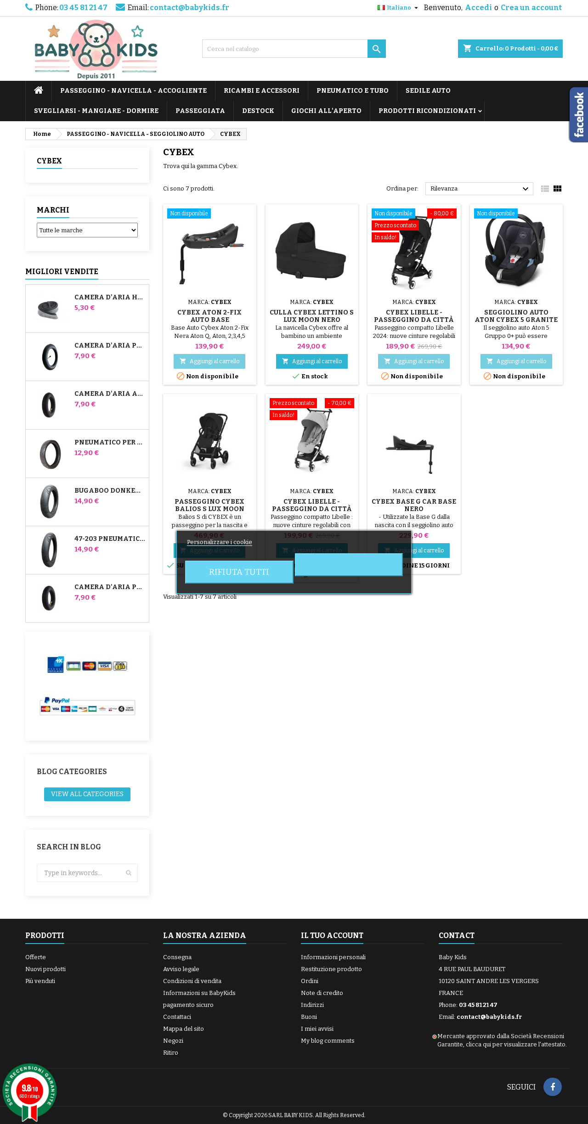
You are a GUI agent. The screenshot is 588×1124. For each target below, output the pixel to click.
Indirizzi (312, 1004)
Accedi (478, 7)
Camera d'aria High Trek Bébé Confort (109, 297)
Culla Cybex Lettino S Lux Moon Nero (312, 316)
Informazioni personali (333, 957)
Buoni (309, 1016)
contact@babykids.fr (189, 7)
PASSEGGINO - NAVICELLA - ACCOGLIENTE (133, 91)
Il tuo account (332, 935)
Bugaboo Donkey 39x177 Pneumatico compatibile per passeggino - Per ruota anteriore (109, 491)
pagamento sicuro (188, 1004)
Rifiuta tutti (239, 572)
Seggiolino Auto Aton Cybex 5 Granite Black (516, 320)
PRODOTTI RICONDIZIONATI (427, 111)
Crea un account (531, 7)
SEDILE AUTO (428, 91)
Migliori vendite (61, 271)
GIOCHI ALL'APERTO (326, 111)
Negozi (173, 1040)
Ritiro (170, 1052)
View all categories (87, 794)
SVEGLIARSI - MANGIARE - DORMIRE (96, 111)
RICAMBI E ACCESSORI (262, 91)
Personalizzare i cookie (219, 542)
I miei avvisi (317, 1028)
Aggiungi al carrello (209, 361)
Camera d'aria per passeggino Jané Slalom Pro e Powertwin (109, 345)
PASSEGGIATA (200, 111)
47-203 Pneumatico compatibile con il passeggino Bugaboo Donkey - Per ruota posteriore (109, 539)
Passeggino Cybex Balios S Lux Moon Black (209, 509)
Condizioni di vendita (192, 981)
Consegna (177, 957)
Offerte (35, 957)
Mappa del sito (183, 1028)
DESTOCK (258, 111)
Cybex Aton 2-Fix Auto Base (209, 316)
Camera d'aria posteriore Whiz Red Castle (109, 587)
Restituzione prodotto (331, 969)
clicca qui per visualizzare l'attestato (515, 1044)
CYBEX (49, 161)
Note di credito (322, 992)
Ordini (309, 981)
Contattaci (177, 1016)
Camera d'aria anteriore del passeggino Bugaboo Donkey (109, 394)
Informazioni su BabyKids (199, 992)
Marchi (53, 210)
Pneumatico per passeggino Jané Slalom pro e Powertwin (109, 442)
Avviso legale (181, 969)
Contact (457, 935)
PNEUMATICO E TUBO (353, 91)
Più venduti (40, 981)
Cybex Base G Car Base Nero (414, 505)
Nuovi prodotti (45, 969)
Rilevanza (480, 189)
